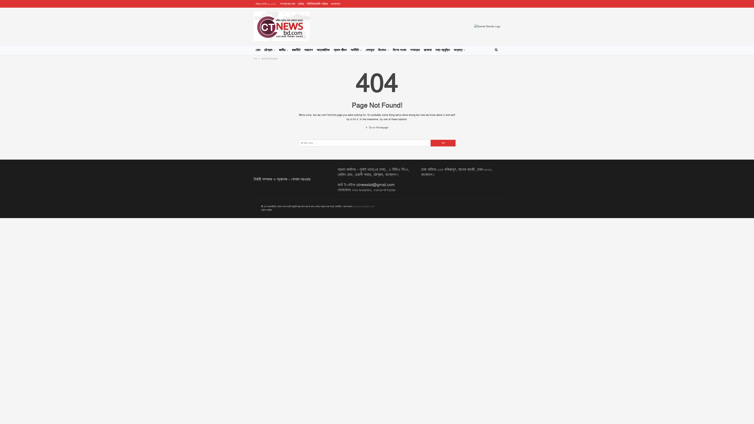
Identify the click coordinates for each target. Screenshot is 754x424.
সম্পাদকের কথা (287, 4)
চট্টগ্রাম (268, 50)
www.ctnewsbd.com (363, 206)
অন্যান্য (458, 50)
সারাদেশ (308, 50)
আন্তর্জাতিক (323, 50)
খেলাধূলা (370, 50)
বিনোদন (382, 50)
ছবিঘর (301, 4)
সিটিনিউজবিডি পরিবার (317, 4)
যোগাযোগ (335, 4)
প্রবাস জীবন (340, 50)
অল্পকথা (428, 50)
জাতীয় (282, 50)
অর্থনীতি (355, 50)
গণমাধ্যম (415, 50)
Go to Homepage (378, 127)
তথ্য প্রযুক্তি (443, 50)
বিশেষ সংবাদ (399, 50)
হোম (258, 50)
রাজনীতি (296, 50)
